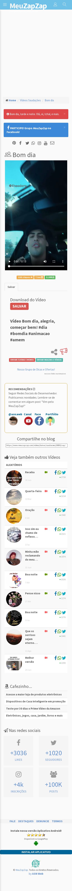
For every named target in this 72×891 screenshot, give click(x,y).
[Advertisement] (36, 56)
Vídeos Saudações (30, 100)
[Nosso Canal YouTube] (46, 143)
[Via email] (52, 143)
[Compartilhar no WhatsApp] (34, 143)
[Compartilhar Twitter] (28, 143)
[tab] (11, 287)
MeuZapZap (22, 870)
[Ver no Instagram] (40, 143)
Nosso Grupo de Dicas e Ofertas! (36, 369)
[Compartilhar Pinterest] (14, 143)
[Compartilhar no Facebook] (21, 143)
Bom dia (49, 100)
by (36, 873)
